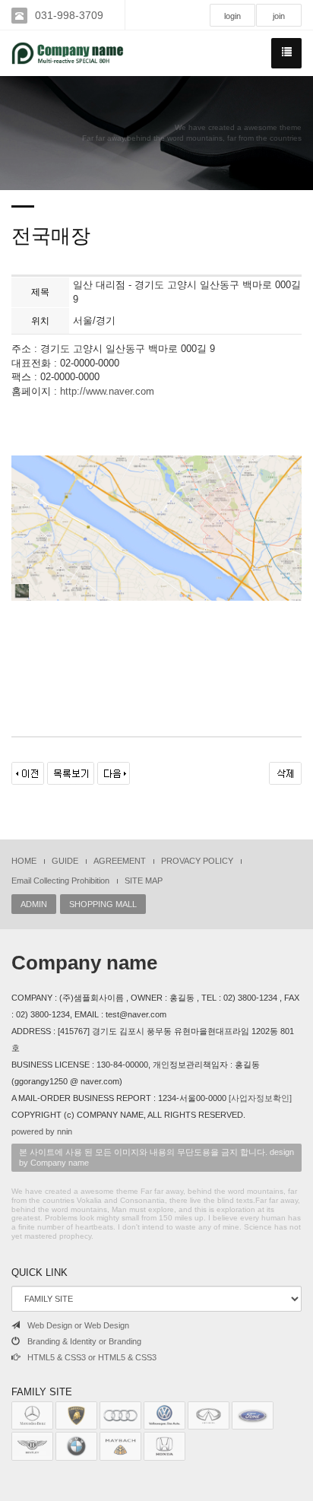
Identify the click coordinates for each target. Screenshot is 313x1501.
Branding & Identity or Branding (84, 1341)
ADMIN (34, 904)
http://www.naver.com (107, 391)
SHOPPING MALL (103, 904)
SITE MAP (144, 880)
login (232, 16)
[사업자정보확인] (260, 1098)
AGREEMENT (119, 860)
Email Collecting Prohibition (60, 880)
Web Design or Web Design (78, 1325)
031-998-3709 (69, 15)
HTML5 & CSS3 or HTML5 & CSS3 (91, 1357)
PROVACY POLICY (197, 860)
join (279, 16)
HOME (23, 860)
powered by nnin (41, 1131)
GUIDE (65, 860)
